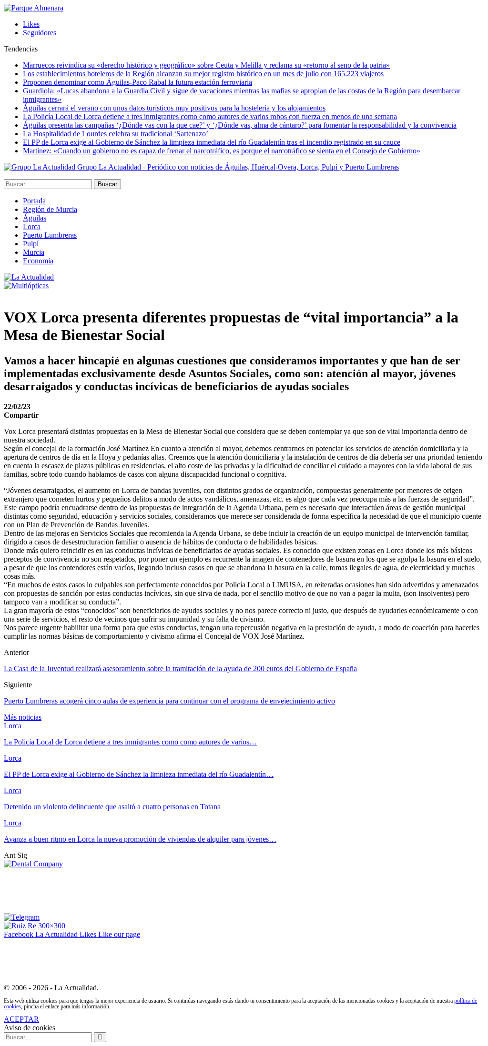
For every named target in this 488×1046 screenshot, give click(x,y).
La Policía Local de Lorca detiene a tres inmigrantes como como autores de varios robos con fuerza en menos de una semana (210, 116)
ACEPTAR (21, 1019)
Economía (38, 261)
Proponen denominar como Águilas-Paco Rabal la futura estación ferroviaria (137, 82)
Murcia (33, 252)
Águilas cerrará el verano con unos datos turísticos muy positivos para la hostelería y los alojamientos (174, 108)
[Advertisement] (177, 889)
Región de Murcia (50, 209)
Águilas (34, 218)
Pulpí (31, 244)
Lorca (32, 226)
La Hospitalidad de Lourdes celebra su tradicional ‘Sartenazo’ (115, 134)
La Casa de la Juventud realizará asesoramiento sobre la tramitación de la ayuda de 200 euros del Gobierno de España (180, 668)
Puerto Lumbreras (50, 235)
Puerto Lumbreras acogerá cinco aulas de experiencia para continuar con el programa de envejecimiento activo (169, 701)
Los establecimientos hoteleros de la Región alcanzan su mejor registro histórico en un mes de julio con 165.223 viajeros (203, 74)
